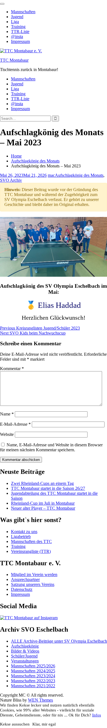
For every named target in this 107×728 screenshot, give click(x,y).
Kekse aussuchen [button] (15, 724)
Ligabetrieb (21, 536)
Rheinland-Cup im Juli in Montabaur (43, 503)
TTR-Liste (20, 31)
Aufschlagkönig (25, 646)
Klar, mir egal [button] (44, 724)
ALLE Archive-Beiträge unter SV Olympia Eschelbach (59, 641)
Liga (15, 21)
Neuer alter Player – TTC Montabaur (43, 508)
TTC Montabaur (14, 60)
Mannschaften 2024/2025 (33, 671)
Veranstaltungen (25, 661)
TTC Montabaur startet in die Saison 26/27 (48, 488)
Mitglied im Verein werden (34, 574)
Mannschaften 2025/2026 (33, 666)
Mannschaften (23, 11)
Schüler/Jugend (24, 656)
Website (7, 434)
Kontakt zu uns (24, 531)
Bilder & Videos (25, 651)
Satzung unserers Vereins (32, 584)
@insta (17, 36)
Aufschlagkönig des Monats (79, 175)
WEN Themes (40, 700)
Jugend (17, 16)
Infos (96, 715)
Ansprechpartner (25, 579)
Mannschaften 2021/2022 (33, 685)
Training (18, 26)
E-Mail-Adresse (15, 424)
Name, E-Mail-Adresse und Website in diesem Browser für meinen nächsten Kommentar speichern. (51, 447)
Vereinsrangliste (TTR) (31, 551)
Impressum (20, 41)
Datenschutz (21, 589)
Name (7, 414)
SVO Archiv (11, 180)
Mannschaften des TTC (31, 541)
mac (51, 175)
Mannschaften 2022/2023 (33, 680)
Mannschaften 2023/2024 (33, 675)
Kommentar (12, 368)
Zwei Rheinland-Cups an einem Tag (42, 483)
